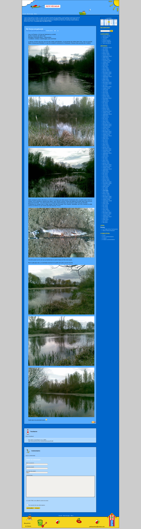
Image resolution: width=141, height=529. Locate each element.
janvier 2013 (106, 130)
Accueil (24, 13)
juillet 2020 (105, 79)
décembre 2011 (106, 149)
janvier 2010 (106, 180)
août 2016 (105, 89)
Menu (35, 13)
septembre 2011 (107, 153)
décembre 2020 (106, 72)
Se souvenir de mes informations (37, 505)
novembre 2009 (106, 183)
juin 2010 (105, 173)
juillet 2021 (105, 65)
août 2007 (105, 218)
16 (108, 22)
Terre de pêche (106, 43)
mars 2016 (105, 94)
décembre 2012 (106, 131)
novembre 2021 (106, 60)
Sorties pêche (49, 30)
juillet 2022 (105, 58)
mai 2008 (105, 206)
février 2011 (105, 162)
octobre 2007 (106, 215)
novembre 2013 (106, 125)
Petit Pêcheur (52, 6)
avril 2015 (105, 105)
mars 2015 (105, 107)
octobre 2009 (106, 185)
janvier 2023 (106, 55)
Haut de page (66, 515)
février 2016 (105, 95)
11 (113, 21)
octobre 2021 (106, 62)
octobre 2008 (106, 199)
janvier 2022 (106, 59)
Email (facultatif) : (30, 467)
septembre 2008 (107, 201)
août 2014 (105, 115)
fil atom (104, 238)
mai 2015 (105, 104)
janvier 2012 (106, 147)
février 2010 (105, 179)
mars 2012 (105, 144)
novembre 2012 (106, 133)
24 (111, 23)
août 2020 (105, 78)
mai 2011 (105, 159)
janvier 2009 (106, 195)
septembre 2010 (107, 169)
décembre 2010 (106, 164)
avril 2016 (105, 92)
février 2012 (105, 146)
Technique (105, 37)
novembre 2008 (106, 198)
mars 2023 (105, 52)
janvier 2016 (106, 97)
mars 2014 (105, 121)
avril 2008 (105, 208)
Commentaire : (29, 475)
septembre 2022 (107, 56)
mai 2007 (105, 222)
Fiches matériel (106, 41)
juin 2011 (105, 157)
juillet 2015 (105, 101)
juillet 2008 (105, 203)
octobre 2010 (106, 167)
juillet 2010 (105, 172)
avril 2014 (105, 120)
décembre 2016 (106, 86)
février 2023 (105, 53)
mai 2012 (105, 141)
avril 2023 (105, 50)
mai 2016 (105, 91)
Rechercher (105, 27)
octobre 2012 (106, 134)
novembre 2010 (106, 166)
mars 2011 (105, 160)
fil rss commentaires (108, 236)
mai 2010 (105, 175)
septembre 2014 (107, 114)
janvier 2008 (106, 211)
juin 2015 (105, 102)
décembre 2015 (106, 98)
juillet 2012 (105, 138)
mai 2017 (105, 85)
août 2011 (105, 154)
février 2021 (105, 69)
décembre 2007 (106, 212)
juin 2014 (105, 118)
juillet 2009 (105, 186)
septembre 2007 (107, 216)
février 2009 (105, 193)
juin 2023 (105, 49)
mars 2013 (105, 128)
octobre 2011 (106, 151)
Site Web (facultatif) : (31, 471)
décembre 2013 (106, 124)
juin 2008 (105, 205)
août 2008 (105, 202)
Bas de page (30, 13)
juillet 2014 (105, 117)
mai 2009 (105, 189)
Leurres (104, 39)
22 (106, 23)
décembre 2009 (106, 182)
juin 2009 (105, 188)
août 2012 (105, 137)
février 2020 (105, 81)
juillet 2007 (105, 219)
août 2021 (105, 63)
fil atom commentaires (108, 239)
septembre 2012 (107, 136)
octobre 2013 (106, 127)
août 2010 (105, 170)
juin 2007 (105, 221)
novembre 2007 (106, 214)
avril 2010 (105, 176)
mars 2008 (105, 209)
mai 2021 (105, 66)
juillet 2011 (105, 156)
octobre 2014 (106, 112)
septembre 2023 (107, 47)
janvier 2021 (106, 71)
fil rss (103, 235)
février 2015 (105, 108)
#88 (55, 30)
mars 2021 (105, 68)
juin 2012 (105, 140)
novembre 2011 (106, 150)
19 (116, 22)
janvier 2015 (106, 110)
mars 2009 (105, 192)
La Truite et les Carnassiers (110, 229)
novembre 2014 (106, 111)
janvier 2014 (106, 123)
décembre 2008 (106, 196)
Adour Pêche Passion (108, 230)
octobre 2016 (106, 88)
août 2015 (105, 99)
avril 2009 (105, 190)
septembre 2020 (107, 76)
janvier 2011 (105, 163)
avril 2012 (105, 143)
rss (58, 30)
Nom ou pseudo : (30, 462)
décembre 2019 (106, 82)
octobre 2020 (106, 75)
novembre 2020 (106, 73)
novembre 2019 (106, 84)
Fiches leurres (106, 40)
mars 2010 (105, 177)
